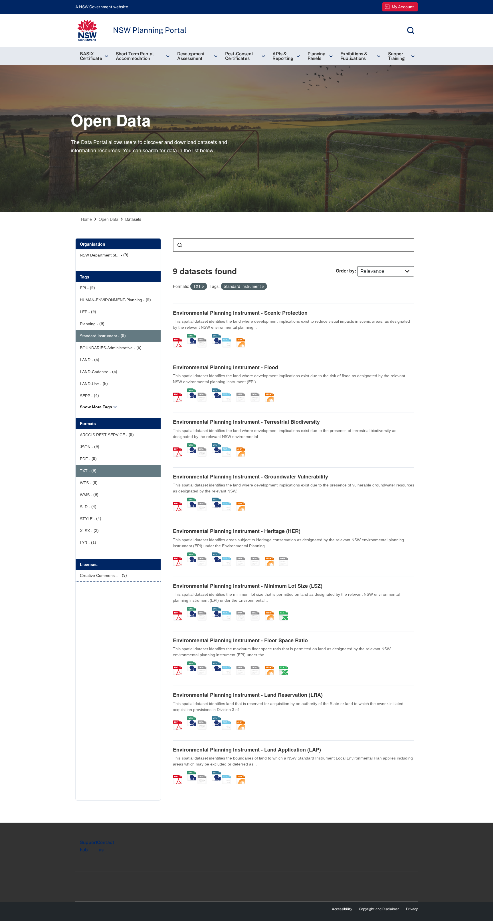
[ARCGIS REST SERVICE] (204, 337)
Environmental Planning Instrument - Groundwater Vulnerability (250, 476)
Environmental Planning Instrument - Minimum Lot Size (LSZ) (247, 585)
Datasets (133, 219)
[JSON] (242, 337)
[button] (93, 56)
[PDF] (179, 337)
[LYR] (285, 555)
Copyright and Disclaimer (379, 909)
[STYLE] (242, 391)
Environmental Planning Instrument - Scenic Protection (240, 312)
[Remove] (203, 286)
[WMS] (191, 337)
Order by (345, 270)
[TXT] (228, 337)
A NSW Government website (101, 7)
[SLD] (257, 391)
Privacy (412, 909)
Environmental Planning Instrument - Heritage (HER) (236, 531)
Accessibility (342, 909)
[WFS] (216, 337)
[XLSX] (285, 610)
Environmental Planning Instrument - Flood (225, 367)
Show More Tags (96, 407)
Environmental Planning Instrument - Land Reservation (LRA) (248, 694)
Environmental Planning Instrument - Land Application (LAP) (247, 749)
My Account (403, 7)
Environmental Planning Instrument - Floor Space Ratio (240, 640)
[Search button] (180, 245)
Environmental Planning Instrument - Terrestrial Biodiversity (246, 421)
